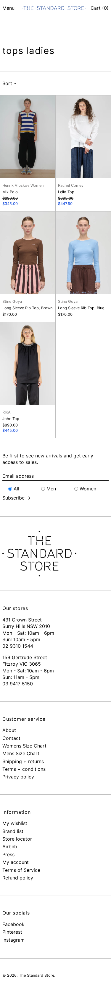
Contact (11, 738)
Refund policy (17, 878)
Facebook (13, 924)
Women (88, 489)
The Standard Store (36, 975)
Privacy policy (18, 777)
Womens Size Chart (24, 746)
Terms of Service (21, 870)
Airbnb (9, 846)
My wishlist (14, 823)
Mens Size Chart (20, 753)
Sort (7, 83)
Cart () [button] (100, 8)
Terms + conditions (24, 769)
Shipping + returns (23, 761)
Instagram (13, 940)
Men (51, 489)
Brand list (12, 831)
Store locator (17, 839)
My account (15, 862)
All (16, 489)
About (9, 730)
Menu (8, 8)
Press (8, 854)
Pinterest (12, 932)
